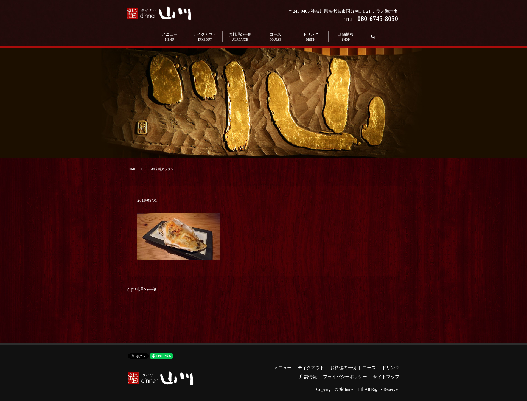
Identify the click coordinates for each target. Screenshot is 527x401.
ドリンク (310, 36)
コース (275, 36)
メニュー (169, 36)
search (372, 37)
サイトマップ (386, 376)
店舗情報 (346, 36)
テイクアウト (204, 36)
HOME (131, 169)
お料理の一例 (240, 36)
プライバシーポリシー (345, 376)
